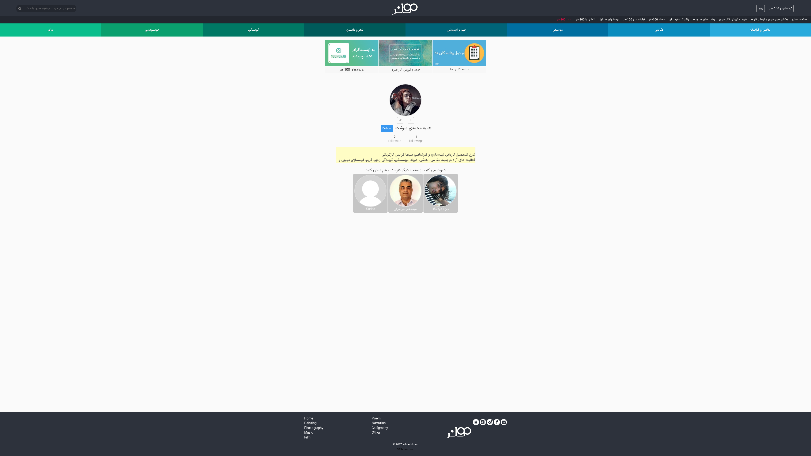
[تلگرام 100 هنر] (490, 422)
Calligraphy (380, 428)
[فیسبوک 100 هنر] (497, 422)
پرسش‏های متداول (609, 19)
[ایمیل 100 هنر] (504, 422)
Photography (313, 428)
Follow (387, 128)
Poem (376, 418)
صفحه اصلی (799, 19)
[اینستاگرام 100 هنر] (483, 422)
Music (308, 432)
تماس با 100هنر (585, 19)
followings (416, 141)
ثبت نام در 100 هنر (780, 8)
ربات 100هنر (564, 19)
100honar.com (405, 449)
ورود (760, 8)
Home (308, 418)
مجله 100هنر (657, 19)
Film (307, 437)
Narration (379, 423)
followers (394, 141)
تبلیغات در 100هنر (634, 19)
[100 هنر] (405, 9)
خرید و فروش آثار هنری (733, 19)
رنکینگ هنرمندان (679, 19)
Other (376, 432)
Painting (310, 423)
